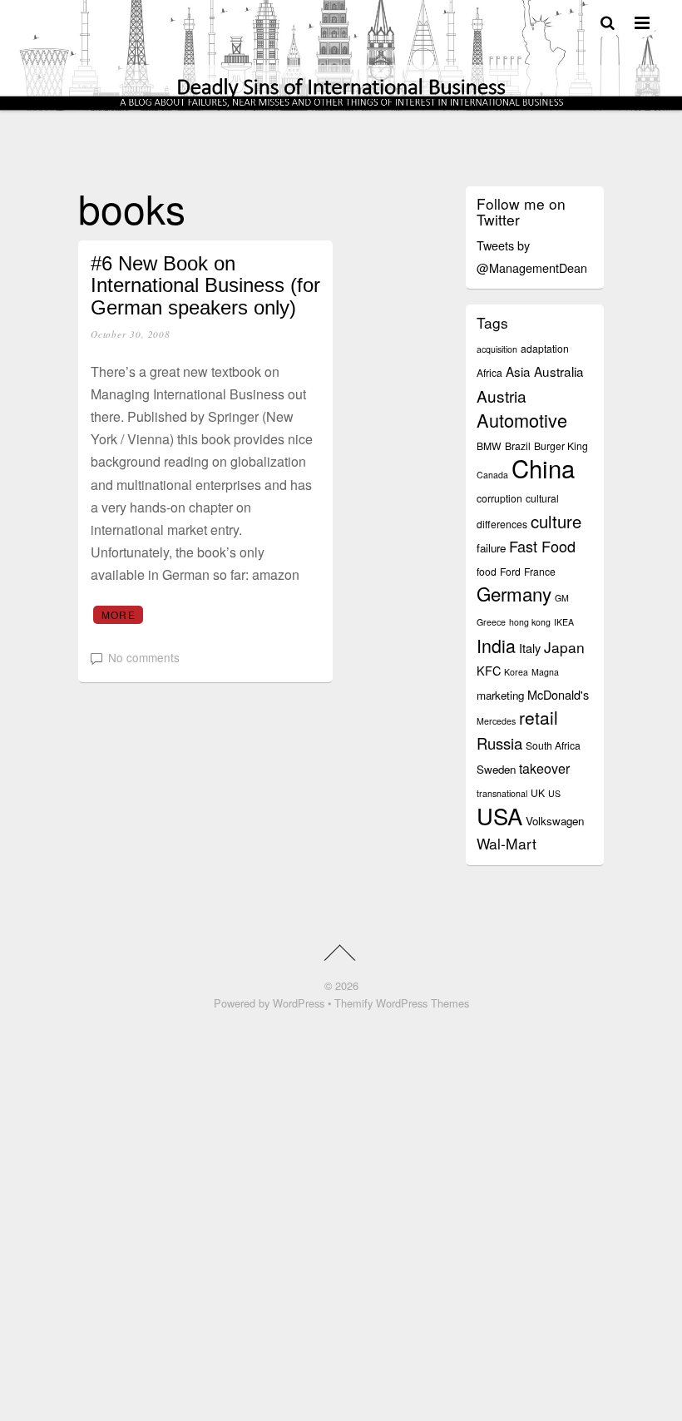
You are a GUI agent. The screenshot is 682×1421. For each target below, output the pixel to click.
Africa (489, 372)
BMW (489, 445)
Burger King (561, 445)
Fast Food (542, 546)
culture (556, 521)
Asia (518, 371)
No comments (144, 657)
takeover (544, 768)
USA (499, 815)
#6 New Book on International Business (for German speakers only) (205, 285)
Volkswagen (555, 821)
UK (538, 792)
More (118, 614)
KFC (489, 670)
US (554, 793)
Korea (516, 672)
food (487, 571)
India (496, 645)
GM (562, 598)
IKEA (564, 622)
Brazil (518, 445)
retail (538, 717)
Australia (559, 371)
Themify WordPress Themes (401, 1003)
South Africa (553, 745)
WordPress (298, 1003)
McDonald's (558, 694)
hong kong (530, 622)
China (543, 467)
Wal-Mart (506, 843)
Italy (530, 647)
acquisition (497, 349)
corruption (499, 498)
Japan (564, 646)
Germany (514, 593)
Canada (492, 474)
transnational (502, 793)
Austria (501, 395)
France (540, 571)
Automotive (522, 420)
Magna (545, 672)
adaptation (545, 348)
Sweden (496, 769)
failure (491, 548)
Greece (491, 622)
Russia (499, 743)
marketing (500, 695)
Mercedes (496, 721)
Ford (510, 571)
